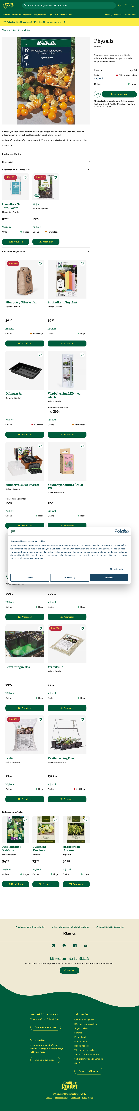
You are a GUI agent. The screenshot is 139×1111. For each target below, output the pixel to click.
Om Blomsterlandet (84, 1019)
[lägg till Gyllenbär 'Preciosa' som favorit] (55, 819)
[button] (46, 154)
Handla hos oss (81, 1045)
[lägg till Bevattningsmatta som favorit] (40, 628)
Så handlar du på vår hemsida (88, 1058)
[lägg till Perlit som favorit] (40, 719)
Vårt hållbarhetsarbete (85, 1050)
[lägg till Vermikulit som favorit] (82, 628)
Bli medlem (69, 970)
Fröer (13, 30)
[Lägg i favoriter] (97, 94)
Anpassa (68, 577)
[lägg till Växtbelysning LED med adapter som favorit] (82, 354)
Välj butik (132, 14)
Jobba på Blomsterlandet (86, 1054)
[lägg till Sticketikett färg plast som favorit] (82, 263)
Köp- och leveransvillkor (86, 1024)
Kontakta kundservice (45, 1027)
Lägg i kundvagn (119, 94)
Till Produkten (19, 243)
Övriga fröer (24, 30)
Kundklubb (118, 14)
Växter (5, 30)
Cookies (49, 1097)
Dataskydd (75, 1097)
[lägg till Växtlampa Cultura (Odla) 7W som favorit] (82, 446)
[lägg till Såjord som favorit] (55, 177)
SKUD (77, 1063)
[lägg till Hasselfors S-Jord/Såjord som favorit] (25, 177)
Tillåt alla (109, 577)
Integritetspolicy (61, 1097)
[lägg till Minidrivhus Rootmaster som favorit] (40, 446)
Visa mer (6, 145)
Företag (108, 14)
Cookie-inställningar (89, 1071)
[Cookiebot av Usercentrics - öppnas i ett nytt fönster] (117, 531)
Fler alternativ (116, 569)
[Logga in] (126, 5)
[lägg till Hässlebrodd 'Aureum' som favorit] (85, 819)
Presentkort (80, 1037)
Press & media (81, 1041)
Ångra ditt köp (81, 1028)
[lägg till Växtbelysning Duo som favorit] (82, 719)
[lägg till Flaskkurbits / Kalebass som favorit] (25, 819)
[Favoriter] (119, 5)
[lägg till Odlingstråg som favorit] (40, 354)
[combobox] (71, 5)
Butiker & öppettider (45, 1060)
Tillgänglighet (87, 1097)
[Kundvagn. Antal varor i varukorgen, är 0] (132, 5)
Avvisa (30, 577)
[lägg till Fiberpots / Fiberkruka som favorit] (40, 263)
